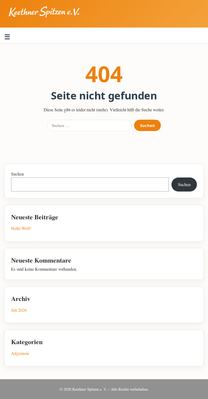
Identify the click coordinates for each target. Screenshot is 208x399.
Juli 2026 (19, 310)
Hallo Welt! (21, 228)
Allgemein (20, 353)
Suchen (147, 125)
